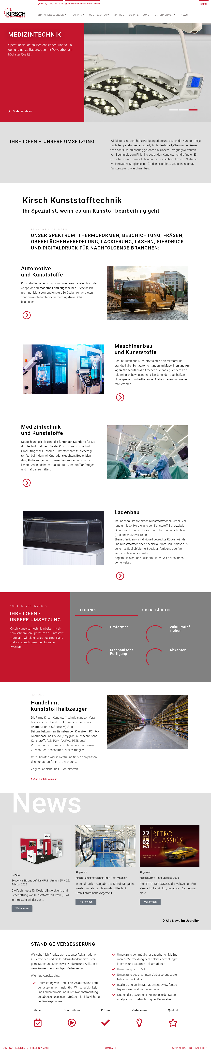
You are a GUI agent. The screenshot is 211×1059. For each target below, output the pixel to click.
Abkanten (178, 650)
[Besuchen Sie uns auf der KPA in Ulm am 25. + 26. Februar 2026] (41, 847)
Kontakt (110, 1048)
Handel (119, 15)
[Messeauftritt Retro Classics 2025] (169, 845)
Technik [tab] (87, 610)
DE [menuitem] (201, 4)
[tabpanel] (138, 646)
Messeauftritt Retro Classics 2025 (159, 877)
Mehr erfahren (22, 111)
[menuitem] (202, 4)
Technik (76, 15)
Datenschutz (198, 1048)
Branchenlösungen (51, 15)
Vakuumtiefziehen (180, 629)
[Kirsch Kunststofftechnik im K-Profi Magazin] (105, 845)
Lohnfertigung (139, 15)
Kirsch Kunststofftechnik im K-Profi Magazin (101, 877)
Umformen (119, 627)
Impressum (178, 1048)
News (184, 15)
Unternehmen (164, 15)
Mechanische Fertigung (122, 652)
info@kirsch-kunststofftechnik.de (84, 3)
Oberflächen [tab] (156, 610)
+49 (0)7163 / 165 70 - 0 (52, 3)
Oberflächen (98, 15)
